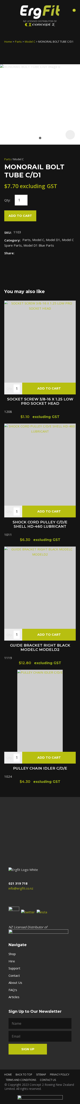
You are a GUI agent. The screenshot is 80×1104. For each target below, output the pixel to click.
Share (8, 253)
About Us (15, 982)
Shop (12, 954)
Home (8, 41)
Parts (18, 41)
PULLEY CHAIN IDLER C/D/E (40, 768)
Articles (14, 997)
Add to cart (20, 216)
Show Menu (8, 11)
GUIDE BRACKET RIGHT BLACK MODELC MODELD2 (40, 647)
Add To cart (49, 388)
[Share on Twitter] (22, 253)
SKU (7, 232)
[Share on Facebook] (17, 253)
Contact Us (48, 1080)
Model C (30, 41)
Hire (12, 961)
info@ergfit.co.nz (21, 888)
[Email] (29, 253)
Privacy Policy (59, 1074)
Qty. (9, 388)
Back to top (24, 1074)
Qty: (7, 200)
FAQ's (13, 990)
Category (12, 240)
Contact (14, 975)
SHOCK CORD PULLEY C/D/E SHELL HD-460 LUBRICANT (40, 524)
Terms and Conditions (21, 1080)
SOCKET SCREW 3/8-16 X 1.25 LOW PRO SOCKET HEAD (40, 401)
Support (14, 968)
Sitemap (41, 1074)
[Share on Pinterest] (36, 253)
